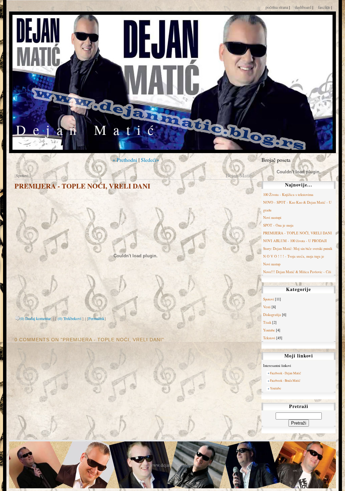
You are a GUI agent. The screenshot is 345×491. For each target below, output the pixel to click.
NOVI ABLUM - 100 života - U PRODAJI (295, 240)
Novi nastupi (272, 217)
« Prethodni (125, 159)
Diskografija (272, 314)
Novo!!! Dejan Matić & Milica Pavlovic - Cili (297, 271)
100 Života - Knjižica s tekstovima (288, 194)
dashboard (303, 7)
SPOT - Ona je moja (278, 225)
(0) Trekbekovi (69, 318)
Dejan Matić (88, 129)
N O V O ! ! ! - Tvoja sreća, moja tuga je (293, 256)
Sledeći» (150, 159)
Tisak (267, 322)
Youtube (269, 330)
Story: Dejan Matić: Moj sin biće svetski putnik (297, 248)
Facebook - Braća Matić (285, 380)
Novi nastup (271, 264)
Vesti (267, 307)
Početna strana (277, 7)
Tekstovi (269, 338)
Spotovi (22, 175)
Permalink (96, 318)
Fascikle (324, 7)
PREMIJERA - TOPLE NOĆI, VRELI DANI (82, 186)
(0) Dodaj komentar (36, 318)
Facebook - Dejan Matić (285, 373)
